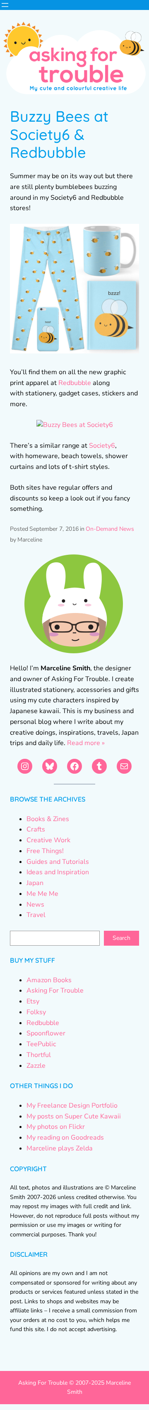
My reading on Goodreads (65, 1137)
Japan (34, 883)
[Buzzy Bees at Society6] (74, 424)
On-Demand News (110, 529)
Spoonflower (45, 1033)
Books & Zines (47, 819)
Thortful (38, 1054)
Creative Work (48, 840)
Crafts (35, 829)
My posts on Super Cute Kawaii (73, 1116)
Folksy (36, 1012)
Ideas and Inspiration (57, 872)
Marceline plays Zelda (59, 1148)
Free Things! (45, 851)
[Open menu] (5, 5)
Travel (36, 915)
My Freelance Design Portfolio (72, 1105)
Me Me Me (42, 893)
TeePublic (41, 1044)
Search (121, 938)
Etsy (32, 1001)
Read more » (86, 743)
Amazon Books (49, 980)
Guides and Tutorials (57, 861)
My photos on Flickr (55, 1126)
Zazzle (36, 1065)
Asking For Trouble (55, 990)
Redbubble (74, 382)
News (35, 904)
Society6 (102, 445)
